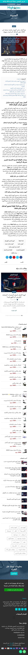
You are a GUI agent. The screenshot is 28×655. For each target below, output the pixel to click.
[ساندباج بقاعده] (24, 342)
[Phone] (20, 651)
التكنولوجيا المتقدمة (20, 249)
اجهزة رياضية (14, 527)
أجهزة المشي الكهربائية (19, 133)
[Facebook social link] (3, 8)
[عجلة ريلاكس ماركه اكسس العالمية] (24, 372)
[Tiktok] (16, 609)
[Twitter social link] (17, 257)
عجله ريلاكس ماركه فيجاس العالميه (12, 412)
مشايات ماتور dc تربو (21, 553)
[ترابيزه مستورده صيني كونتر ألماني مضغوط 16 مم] (24, 444)
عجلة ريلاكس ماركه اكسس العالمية (12, 371)
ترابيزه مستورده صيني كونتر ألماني (13, 436)
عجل (24, 542)
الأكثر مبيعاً (23, 531)
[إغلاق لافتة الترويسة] (2, 1)
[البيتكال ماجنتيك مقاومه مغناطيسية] (24, 366)
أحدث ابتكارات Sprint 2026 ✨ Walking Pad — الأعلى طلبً (11, 395)
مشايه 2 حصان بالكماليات (15, 377)
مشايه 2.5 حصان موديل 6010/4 (13, 334)
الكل (16, 531)
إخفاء (19, 79)
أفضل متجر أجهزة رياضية (14, 246)
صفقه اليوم (11, 538)
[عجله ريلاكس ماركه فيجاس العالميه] (24, 413)
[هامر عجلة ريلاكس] (24, 384)
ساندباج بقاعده (17, 340)
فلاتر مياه (14, 546)
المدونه (14, 26)
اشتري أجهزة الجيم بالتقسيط (13, 499)
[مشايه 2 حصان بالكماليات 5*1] (24, 360)
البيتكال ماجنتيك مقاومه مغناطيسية (12, 365)
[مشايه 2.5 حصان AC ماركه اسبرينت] (24, 354)
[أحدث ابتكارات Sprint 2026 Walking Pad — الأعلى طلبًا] (24, 329)
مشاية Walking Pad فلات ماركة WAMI (11, 346)
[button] (14, 589)
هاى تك (11, 643)
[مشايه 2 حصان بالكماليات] (24, 378)
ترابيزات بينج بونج (22, 538)
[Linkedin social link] (10, 257)
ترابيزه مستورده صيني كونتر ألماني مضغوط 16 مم (13, 443)
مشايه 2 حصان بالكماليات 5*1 (14, 359)
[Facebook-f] (25, 609)
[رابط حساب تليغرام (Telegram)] (7, 257)
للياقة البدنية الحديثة (8, 249)
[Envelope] (19, 609)
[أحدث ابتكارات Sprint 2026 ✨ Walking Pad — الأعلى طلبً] (24, 396)
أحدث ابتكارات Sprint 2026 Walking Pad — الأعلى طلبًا (11, 327)
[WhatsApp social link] (2, 8)
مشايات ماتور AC (10, 549)
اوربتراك (9, 531)
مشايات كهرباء (22, 549)
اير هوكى (23, 534)
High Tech (14, 147)
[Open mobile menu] (26, 7)
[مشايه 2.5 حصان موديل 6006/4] (24, 451)
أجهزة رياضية (20, 243)
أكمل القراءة (14, 310)
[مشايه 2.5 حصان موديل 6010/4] (24, 336)
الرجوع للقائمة (14, 262)
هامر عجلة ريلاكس (16, 383)
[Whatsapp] (22, 609)
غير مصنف (23, 546)
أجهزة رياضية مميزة (9, 243)
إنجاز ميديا (9, 645)
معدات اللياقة (14, 253)
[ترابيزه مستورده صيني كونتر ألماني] (24, 438)
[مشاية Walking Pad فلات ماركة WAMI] (24, 348)
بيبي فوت (15, 534)
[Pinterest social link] (14, 257)
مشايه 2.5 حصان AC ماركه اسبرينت (12, 353)
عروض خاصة (16, 542)
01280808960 (11, 4)
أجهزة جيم (23, 527)
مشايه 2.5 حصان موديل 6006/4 (13, 450)
